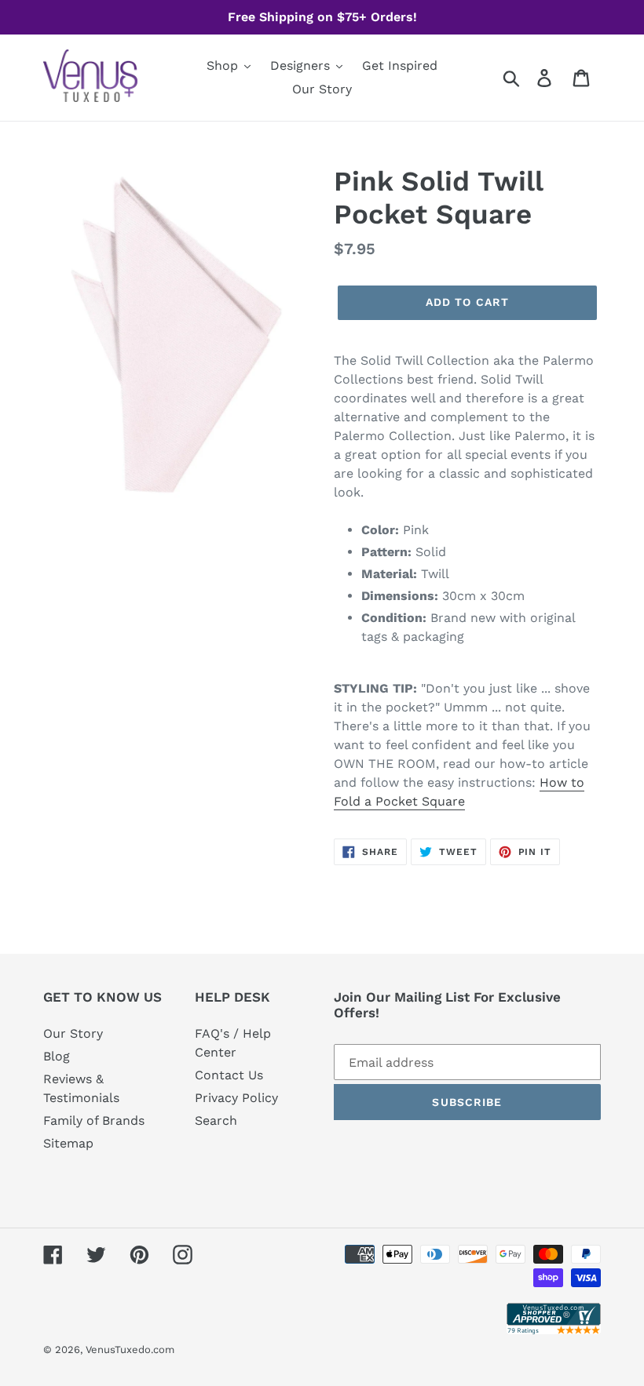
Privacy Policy (236, 1097)
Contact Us (229, 1075)
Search (216, 1120)
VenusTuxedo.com (130, 1349)
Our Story (73, 1033)
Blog (56, 1056)
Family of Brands (94, 1120)
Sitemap (68, 1143)
